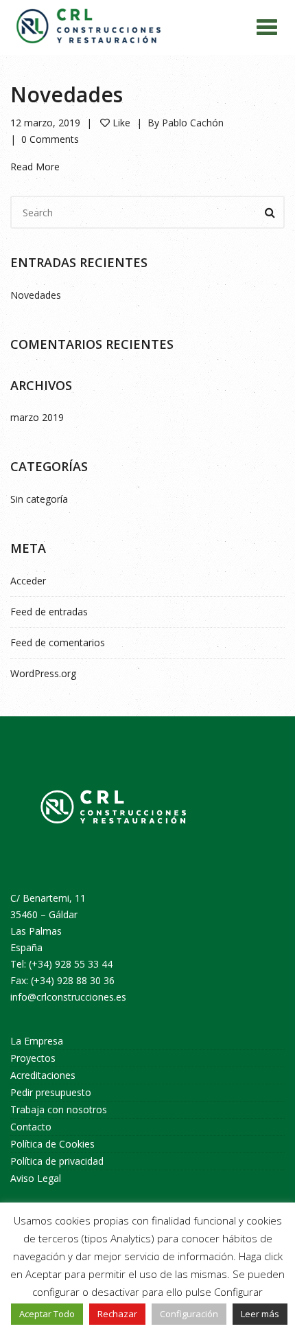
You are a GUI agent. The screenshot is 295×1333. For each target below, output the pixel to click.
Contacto (30, 1126)
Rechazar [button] (117, 1314)
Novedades (66, 94)
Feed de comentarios (57, 642)
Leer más (260, 1314)
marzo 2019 (37, 417)
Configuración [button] (189, 1314)
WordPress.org (43, 673)
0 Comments (50, 139)
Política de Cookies (52, 1143)
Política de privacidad (57, 1160)
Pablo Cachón (193, 122)
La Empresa (36, 1040)
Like (120, 122)
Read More (35, 166)
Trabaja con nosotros (58, 1109)
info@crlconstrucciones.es (68, 996)
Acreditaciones (42, 1075)
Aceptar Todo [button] (47, 1314)
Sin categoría (39, 498)
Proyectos (33, 1057)
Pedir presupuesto (50, 1092)
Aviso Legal (35, 1178)
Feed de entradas (49, 611)
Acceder (28, 580)
